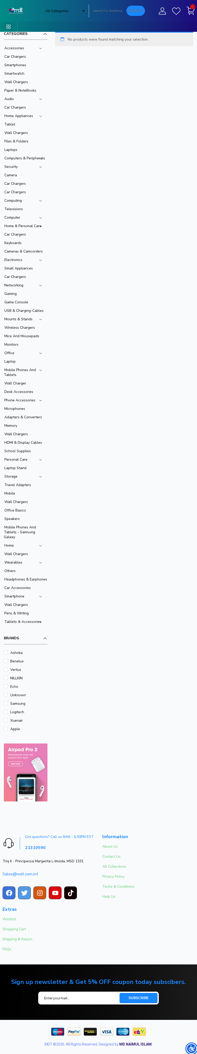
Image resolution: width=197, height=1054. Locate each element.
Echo (14, 686)
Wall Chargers (16, 82)
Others (10, 570)
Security (11, 166)
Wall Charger (15, 383)
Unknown (18, 695)
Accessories (14, 48)
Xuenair (16, 720)
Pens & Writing (16, 613)
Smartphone (14, 596)
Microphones (14, 408)
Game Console (16, 302)
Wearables (13, 562)
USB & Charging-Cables (24, 310)
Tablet (9, 124)
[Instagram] (39, 892)
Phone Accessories (19, 400)
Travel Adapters (17, 484)
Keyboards (13, 242)
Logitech (17, 712)
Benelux (17, 661)
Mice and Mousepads (21, 336)
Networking (13, 285)
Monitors (11, 344)
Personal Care (15, 459)
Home (9, 545)
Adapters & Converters (23, 417)
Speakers (12, 518)
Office (9, 353)
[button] (8, 27)
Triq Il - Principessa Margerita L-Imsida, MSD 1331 (43, 861)
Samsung (17, 703)
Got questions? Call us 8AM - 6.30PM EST (59, 836)
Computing (13, 200)
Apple (15, 729)
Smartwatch (14, 73)
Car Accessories (17, 587)
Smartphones (15, 65)
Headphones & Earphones (25, 579)
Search (135, 10)
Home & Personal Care (23, 226)
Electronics (13, 259)
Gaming (10, 293)
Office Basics (15, 510)
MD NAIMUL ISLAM (135, 1044)
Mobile (9, 493)
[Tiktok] (70, 892)
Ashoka (16, 652)
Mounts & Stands (18, 319)
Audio (9, 98)
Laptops (10, 149)
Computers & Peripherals (24, 158)
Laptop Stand (15, 468)
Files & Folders (16, 141)
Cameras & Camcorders (23, 251)
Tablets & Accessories (22, 621)
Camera (10, 175)
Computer (12, 217)
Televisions (13, 209)
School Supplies (17, 451)
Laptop (10, 361)
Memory (10, 425)
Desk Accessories (18, 391)
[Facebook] (9, 892)
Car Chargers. (15, 56)
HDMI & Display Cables (23, 442)
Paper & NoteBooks (20, 90)
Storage (10, 476)
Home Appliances (18, 115)
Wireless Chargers (19, 327)
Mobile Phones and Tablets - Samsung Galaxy (20, 532)
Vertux (15, 669)
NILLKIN (16, 678)
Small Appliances (18, 268)
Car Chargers (15, 107)
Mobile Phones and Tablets (20, 372)
